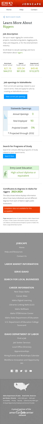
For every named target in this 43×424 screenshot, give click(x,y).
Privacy (14, 400)
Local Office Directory (21, 347)
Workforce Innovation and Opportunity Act (21, 361)
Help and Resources (13, 251)
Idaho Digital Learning (22, 300)
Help (21, 9)
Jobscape (21, 243)
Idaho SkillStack (22, 309)
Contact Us (22, 256)
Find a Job (21, 338)
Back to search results (12, 17)
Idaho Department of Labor (21, 334)
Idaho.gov (32, 398)
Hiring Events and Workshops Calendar (21, 355)
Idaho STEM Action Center (21, 313)
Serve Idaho (21, 271)
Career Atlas (21, 296)
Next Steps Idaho (21, 291)
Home (8, 9)
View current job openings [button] (16, 96)
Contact (34, 9)
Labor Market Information (21, 264)
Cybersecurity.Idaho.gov (31, 400)
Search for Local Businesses (21, 279)
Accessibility (6, 400)
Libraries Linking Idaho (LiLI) (21, 304)
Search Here (9, 156)
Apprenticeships (21, 351)
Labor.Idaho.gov (23, 398)
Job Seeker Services (21, 342)
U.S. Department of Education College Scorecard (22, 324)
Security (19, 400)
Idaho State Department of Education (21, 317)
